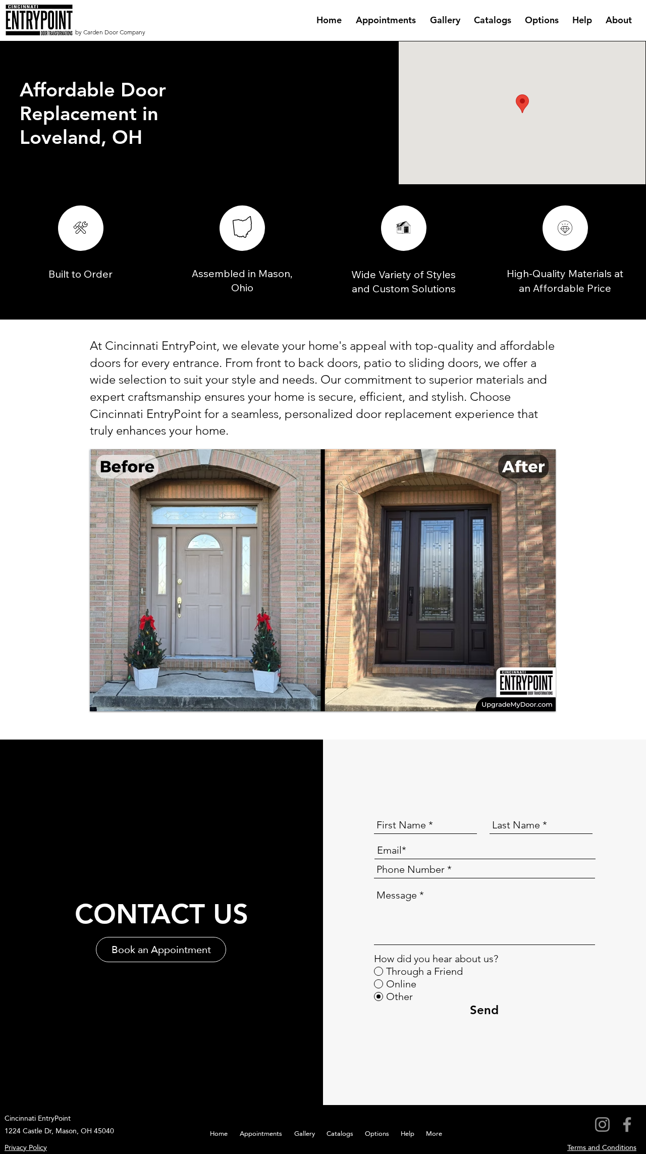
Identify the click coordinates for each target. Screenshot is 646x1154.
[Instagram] (602, 1124)
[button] (323, 580)
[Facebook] (627, 1124)
